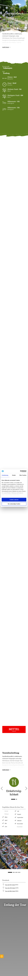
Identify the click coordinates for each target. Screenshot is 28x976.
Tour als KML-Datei (10, 891)
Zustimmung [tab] (5, 475)
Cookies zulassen (14, 499)
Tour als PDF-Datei (10, 885)
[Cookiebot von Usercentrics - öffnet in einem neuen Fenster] (20, 471)
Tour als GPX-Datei (10, 888)
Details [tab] (14, 475)
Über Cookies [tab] (22, 475)
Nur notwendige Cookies (14, 503)
